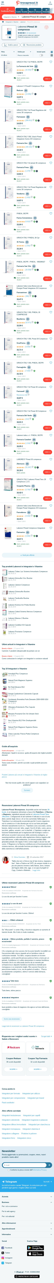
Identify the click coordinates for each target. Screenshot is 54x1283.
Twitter (7, 1253)
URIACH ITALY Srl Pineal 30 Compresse (31, 411)
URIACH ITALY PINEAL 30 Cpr (28, 238)
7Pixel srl (19, 1272)
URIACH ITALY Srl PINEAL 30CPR (29, 62)
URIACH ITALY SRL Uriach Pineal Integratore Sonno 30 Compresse (29, 138)
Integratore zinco (24, 1138)
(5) (26, 395)
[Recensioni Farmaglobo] (21, 371)
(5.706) (27, 490)
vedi (47, 79)
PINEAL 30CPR (22, 213)
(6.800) (27, 536)
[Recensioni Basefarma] (21, 322)
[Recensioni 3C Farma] (21, 245)
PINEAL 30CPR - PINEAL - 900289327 (31, 262)
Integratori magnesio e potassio (34, 1120)
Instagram (8, 1258)
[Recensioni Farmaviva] (21, 536)
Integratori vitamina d (31, 1129)
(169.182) (28, 147)
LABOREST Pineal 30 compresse (29, 459)
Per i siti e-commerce (9, 1206)
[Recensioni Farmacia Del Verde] (21, 419)
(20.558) (28, 270)
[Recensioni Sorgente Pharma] (21, 489)
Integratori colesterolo (10, 1120)
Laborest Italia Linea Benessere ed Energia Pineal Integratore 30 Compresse (32, 287)
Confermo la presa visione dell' (28, 1170)
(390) (27, 296)
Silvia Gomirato (19, 857)
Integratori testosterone (11, 1115)
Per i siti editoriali (8, 1216)
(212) (27, 419)
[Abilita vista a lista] (52, 52)
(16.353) (28, 70)
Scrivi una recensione (12, 1019)
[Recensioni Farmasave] (21, 120)
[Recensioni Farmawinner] (21, 296)
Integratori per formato (11, 1093)
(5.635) (27, 347)
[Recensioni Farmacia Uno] (21, 147)
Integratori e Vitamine (12, 22)
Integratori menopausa (11, 1129)
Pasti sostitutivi (8, 1102)
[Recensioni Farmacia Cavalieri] (21, 443)
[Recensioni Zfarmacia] (21, 467)
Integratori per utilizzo (31, 1093)
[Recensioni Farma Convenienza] (21, 221)
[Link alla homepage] (3, 22)
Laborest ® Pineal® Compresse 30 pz (30, 86)
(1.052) (27, 246)
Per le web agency (8, 1211)
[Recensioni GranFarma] (21, 347)
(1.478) (27, 171)
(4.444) (27, 516)
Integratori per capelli (31, 1115)
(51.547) (28, 467)
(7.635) (27, 371)
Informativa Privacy (40, 1170)
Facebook (8, 1248)
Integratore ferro (8, 1138)
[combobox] (11, 16)
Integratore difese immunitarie (14, 1124)
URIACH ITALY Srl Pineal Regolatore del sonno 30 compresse (31, 111)
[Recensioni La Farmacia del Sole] (21, 70)
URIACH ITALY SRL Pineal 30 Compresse (32, 339)
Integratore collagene (10, 1133)
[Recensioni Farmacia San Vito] (21, 270)
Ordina (21, 52)
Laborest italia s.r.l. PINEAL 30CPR (30, 435)
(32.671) (28, 322)
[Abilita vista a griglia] (52, 55)
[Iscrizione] (49, 1165)
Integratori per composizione (13, 1098)
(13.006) (28, 94)
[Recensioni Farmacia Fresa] (21, 171)
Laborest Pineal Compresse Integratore (31, 528)
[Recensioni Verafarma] (21, 197)
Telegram (8, 1263)
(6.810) (27, 221)
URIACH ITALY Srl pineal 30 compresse (31, 163)
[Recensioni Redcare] (21, 94)
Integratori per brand (36, 1098)
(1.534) (27, 443)
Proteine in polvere (29, 1133)
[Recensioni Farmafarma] (21, 516)
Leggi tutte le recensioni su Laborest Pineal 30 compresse (23, 1026)
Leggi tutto (36, 870)
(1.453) (27, 197)
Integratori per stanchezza (39, 1124)
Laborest (22, 22)
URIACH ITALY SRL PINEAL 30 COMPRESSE (28, 313)
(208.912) (28, 120)
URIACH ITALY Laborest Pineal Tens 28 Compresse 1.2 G (31, 480)
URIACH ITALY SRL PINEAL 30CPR (30, 363)
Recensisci (21, 395)
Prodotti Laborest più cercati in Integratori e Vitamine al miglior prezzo (24, 776)
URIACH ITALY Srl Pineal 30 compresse (31, 387)
